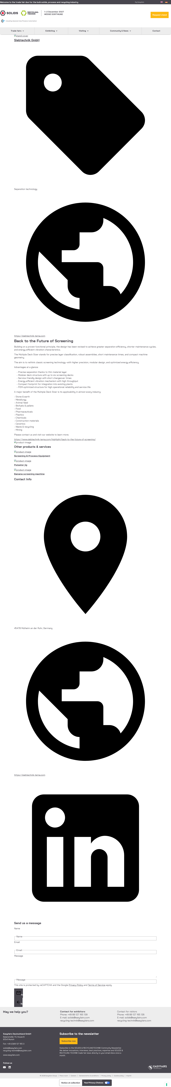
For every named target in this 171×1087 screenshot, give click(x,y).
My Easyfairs (139, 2)
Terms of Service (96, 985)
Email (17, 942)
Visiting (82, 31)
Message (18, 955)
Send (22, 995)
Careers (73, 1076)
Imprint (128, 1076)
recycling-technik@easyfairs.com (17, 1050)
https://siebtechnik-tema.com (29, 335)
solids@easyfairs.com (12, 1048)
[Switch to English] (161, 2)
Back (22, 1004)
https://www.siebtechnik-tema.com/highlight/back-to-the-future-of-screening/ (55, 439)
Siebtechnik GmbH (26, 40)
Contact (156, 31)
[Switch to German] (166, 2)
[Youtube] (4, 1067)
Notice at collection (70, 1082)
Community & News (119, 31)
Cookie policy (119, 1076)
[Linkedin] (9, 1067)
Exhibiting (50, 31)
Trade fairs (16, 31)
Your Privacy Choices (93, 1082)
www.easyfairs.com (11, 1055)
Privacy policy (106, 1076)
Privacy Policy (76, 985)
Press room (64, 1076)
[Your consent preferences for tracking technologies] (166, 1084)
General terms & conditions (89, 1076)
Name (17, 928)
